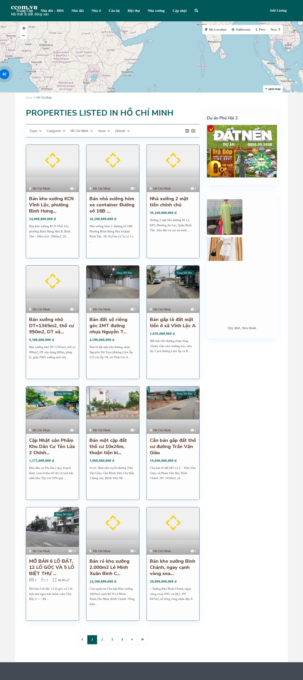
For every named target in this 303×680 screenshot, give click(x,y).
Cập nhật (180, 11)
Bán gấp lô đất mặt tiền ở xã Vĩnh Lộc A (173, 322)
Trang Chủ (24, 11)
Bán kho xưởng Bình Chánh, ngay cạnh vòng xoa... (172, 567)
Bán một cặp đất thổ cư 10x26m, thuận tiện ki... (108, 446)
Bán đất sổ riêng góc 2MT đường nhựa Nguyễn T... (108, 325)
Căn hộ (114, 11)
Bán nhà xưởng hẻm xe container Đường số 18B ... (111, 204)
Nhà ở (96, 11)
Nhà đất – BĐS (52, 11)
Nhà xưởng (156, 11)
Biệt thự (134, 11)
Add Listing (278, 10)
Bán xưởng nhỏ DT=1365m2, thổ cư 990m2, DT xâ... (51, 325)
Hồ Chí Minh (41, 188)
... (68, 236)
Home (29, 97)
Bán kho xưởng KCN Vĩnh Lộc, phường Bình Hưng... (51, 204)
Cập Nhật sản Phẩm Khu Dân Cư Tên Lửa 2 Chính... (52, 446)
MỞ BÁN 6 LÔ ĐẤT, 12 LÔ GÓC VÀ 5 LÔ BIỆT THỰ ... (51, 567)
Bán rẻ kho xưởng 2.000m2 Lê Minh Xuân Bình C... (109, 567)
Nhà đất (77, 11)
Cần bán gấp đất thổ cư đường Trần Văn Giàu (173, 446)
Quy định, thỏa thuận (242, 328)
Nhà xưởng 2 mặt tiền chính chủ (169, 201)
